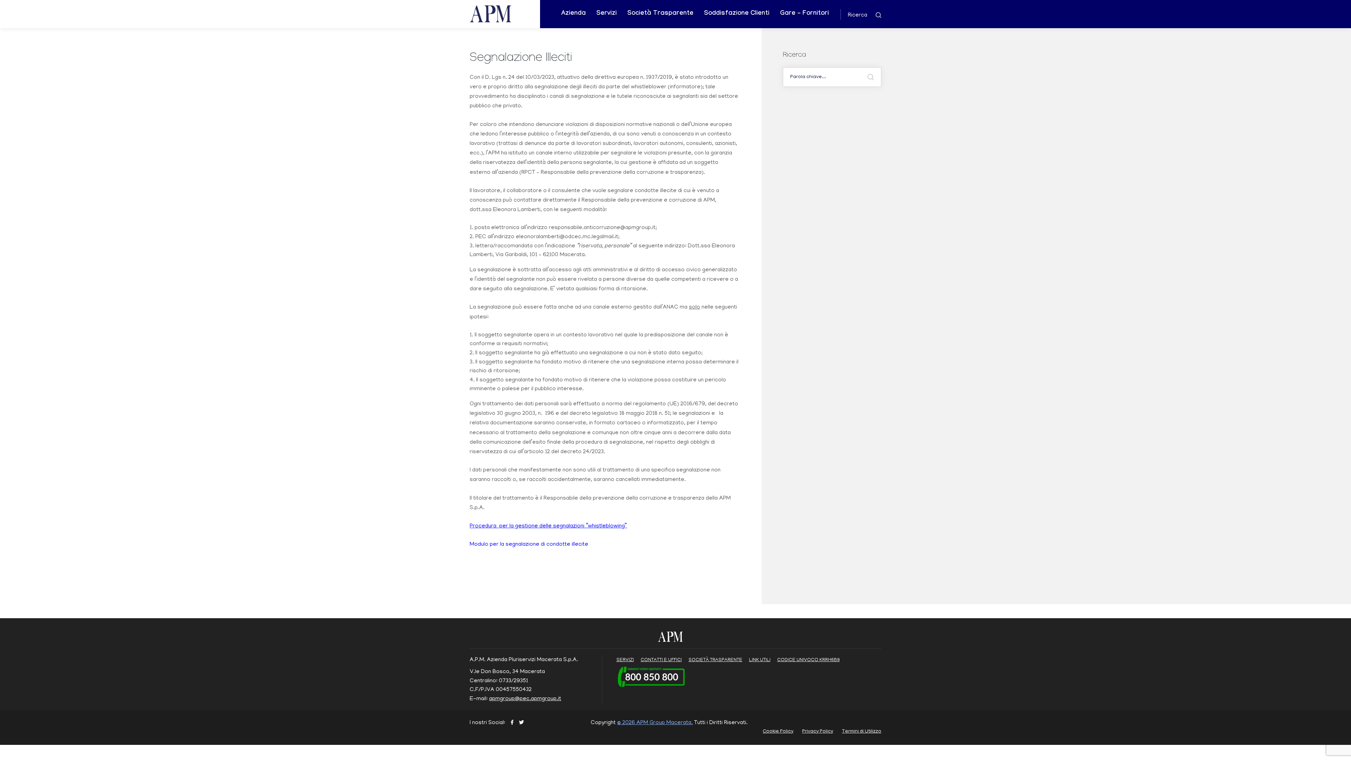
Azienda (573, 14)
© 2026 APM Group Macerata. (655, 723)
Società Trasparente (660, 14)
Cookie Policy (778, 731)
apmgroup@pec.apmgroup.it (525, 699)
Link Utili (759, 660)
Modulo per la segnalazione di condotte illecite (529, 545)
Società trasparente (715, 660)
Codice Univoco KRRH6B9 (808, 660)
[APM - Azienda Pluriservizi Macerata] (499, 14)
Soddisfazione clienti (736, 14)
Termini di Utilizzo (861, 731)
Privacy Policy (817, 731)
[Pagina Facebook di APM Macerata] (512, 723)
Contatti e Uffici (661, 660)
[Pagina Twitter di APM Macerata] (521, 723)
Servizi (606, 14)
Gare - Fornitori (804, 14)
